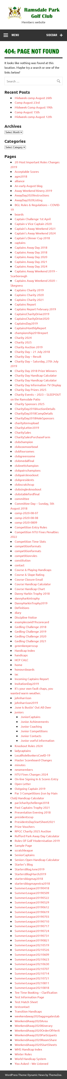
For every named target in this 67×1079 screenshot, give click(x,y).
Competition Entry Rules (31, 527)
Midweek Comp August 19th (33, 107)
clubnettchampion (27, 465)
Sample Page (23, 845)
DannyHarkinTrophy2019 (31, 603)
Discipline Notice (26, 617)
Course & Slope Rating (29, 574)
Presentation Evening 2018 (33, 812)
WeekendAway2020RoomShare (36, 1040)
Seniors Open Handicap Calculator (37, 859)
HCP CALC (21, 660)
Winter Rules (23, 1054)
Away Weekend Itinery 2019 (33, 190)
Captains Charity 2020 (29, 295)
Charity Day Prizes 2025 (30, 389)
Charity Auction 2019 (29, 347)
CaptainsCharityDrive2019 (32, 314)
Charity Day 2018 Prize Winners (36, 371)
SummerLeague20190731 (32, 935)
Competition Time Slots (30, 541)
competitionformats (28, 546)
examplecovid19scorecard (32, 622)
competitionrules (26, 555)
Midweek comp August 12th (33, 116)
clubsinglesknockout (28, 489)
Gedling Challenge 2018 (30, 627)
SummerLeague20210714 (32, 973)
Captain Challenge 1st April (33, 219)
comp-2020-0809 (26, 522)
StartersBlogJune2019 (29, 869)
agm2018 (21, 176)
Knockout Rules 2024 (29, 746)
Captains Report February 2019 (35, 309)
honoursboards (24, 669)
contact (19, 565)
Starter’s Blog (24, 864)
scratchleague (24, 850)
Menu (15, 35)
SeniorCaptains (25, 855)
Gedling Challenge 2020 (30, 636)
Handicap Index (25, 650)
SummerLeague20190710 (32, 921)
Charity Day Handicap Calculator (36, 375)
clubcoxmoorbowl (26, 446)
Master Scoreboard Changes (33, 760)
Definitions (22, 607)
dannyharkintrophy (27, 598)
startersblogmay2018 (29, 878)
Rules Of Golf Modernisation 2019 (37, 840)
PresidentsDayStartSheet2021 (35, 822)
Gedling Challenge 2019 (30, 631)
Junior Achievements (35, 721)
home (18, 665)
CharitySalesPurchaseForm (32, 437)
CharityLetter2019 (27, 427)
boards (19, 214)
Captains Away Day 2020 (31, 257)
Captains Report (25, 304)
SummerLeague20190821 (32, 940)
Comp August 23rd (27, 102)
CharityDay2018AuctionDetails (35, 408)
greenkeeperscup (26, 645)
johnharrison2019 (26, 702)
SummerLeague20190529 (32, 902)
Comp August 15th (27, 112)
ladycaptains (23, 750)
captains (20, 242)
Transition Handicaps (28, 1011)
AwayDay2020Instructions (32, 195)
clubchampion (24, 442)
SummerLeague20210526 (32, 949)
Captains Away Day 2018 (31, 247)
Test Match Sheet (26, 1002)
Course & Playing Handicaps (33, 570)
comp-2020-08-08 (26, 518)
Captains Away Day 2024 (31, 266)
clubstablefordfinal (27, 494)
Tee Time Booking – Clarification (36, 992)
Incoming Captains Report (32, 679)
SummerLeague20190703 (32, 916)
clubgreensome (25, 456)
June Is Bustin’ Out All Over (33, 707)
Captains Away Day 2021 (31, 261)
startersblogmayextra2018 (32, 883)
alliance (20, 181)
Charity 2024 (23, 337)
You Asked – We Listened (31, 1063)
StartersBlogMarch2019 (30, 874)
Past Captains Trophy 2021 (32, 807)
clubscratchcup (24, 484)
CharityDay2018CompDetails (34, 413)
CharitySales (23, 432)
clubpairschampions (28, 470)
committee (22, 498)
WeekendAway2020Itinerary (33, 1025)
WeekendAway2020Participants (36, 1035)
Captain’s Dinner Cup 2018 (32, 238)
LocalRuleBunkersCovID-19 (32, 755)
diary (18, 612)
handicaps (21, 655)
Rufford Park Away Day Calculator (37, 836)
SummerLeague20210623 (32, 959)
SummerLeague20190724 (32, 931)
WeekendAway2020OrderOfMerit (37, 1030)
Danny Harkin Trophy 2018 (32, 593)
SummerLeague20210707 (32, 969)
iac (16, 674)
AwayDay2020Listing (28, 200)
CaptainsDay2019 (26, 323)
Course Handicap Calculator (33, 584)
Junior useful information (37, 740)
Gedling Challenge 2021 (30, 641)
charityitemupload (27, 423)
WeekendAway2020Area (31, 1021)
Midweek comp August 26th (33, 98)
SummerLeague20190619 (32, 912)
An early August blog (28, 186)
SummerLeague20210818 (32, 987)
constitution (23, 560)
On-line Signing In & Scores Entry (36, 779)
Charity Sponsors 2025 (29, 404)
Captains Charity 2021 (29, 299)
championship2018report (31, 333)
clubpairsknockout (27, 475)
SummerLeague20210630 (32, 964)
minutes (20, 765)
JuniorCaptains (30, 717)
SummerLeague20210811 (32, 983)
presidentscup (24, 817)
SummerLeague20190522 (32, 897)
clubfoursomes (24, 451)
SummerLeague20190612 (32, 907)
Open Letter (23, 784)
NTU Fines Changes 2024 (31, 774)
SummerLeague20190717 (32, 926)
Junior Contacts (31, 736)
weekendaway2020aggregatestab (37, 1016)
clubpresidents (24, 480)
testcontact (22, 1006)
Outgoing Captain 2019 (30, 788)
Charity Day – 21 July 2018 (32, 351)
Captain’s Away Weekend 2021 (35, 228)
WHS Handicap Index (28, 1049)
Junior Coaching (31, 726)
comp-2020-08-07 (26, 513)
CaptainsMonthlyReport (30, 328)
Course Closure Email (29, 579)
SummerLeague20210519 (32, 945)
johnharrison (23, 698)
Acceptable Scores (27, 171)
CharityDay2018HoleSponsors (34, 418)
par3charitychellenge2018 (32, 802)
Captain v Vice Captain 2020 (33, 224)
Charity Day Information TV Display (38, 385)
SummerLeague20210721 (32, 978)
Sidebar (51, 35)
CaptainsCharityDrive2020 (32, 318)
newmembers (24, 769)
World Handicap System (30, 1058)
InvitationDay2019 (27, 683)
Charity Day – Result (28, 356)
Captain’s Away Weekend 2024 (35, 233)
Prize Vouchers (25, 826)
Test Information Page (29, 997)
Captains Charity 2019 (29, 290)
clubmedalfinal (24, 460)
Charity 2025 (23, 342)
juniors (19, 712)
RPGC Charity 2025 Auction (33, 831)
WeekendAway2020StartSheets (36, 1044)
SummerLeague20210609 (32, 954)
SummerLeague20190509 (32, 893)
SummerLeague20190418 (32, 888)
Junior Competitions (34, 731)
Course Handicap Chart (30, 589)
